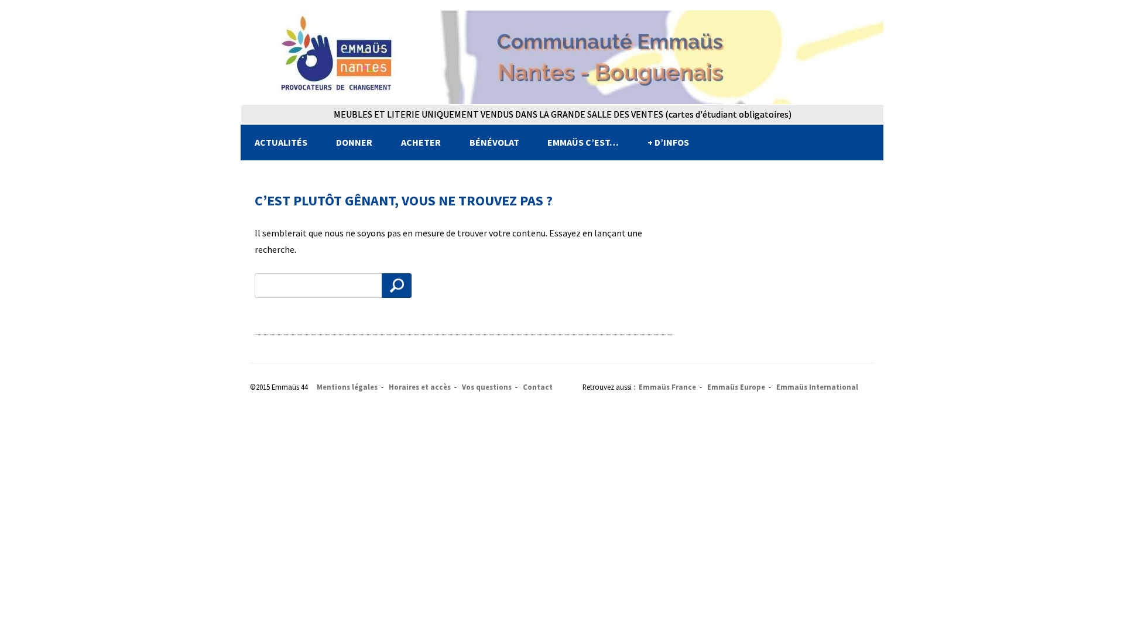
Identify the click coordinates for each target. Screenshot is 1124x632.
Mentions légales (347, 386)
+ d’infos (668, 142)
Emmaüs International (817, 386)
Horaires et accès (420, 386)
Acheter (421, 142)
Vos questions (487, 386)
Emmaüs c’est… (583, 142)
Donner (354, 142)
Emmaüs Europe (736, 386)
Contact (538, 386)
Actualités (281, 142)
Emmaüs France (667, 386)
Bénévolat (494, 142)
